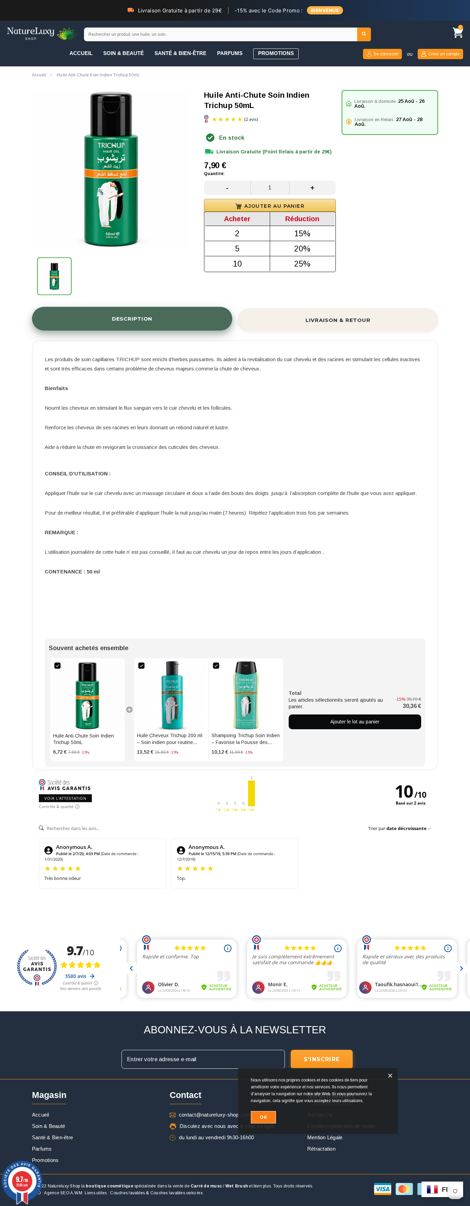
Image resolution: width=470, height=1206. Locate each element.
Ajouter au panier (274, 206)
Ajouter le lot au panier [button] (355, 721)
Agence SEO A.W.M (63, 1193)
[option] (111, 170)
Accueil (39, 75)
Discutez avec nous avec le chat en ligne (227, 1126)
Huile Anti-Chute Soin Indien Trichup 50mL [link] (83, 739)
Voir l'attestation (65, 798)
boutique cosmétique (109, 1186)
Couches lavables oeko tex (176, 1193)
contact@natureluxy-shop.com (214, 1115)
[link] (87, 695)
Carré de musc (206, 1186)
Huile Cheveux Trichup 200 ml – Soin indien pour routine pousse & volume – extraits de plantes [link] (170, 739)
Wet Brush (236, 1186)
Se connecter (386, 54)
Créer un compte (444, 54)
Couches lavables (127, 1193)
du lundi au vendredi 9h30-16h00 (216, 1137)
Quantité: (214, 173)
